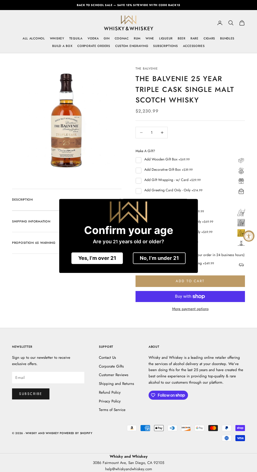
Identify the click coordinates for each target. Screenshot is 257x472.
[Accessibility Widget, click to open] (248, 236)
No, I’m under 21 (159, 258)
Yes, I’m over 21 (97, 258)
